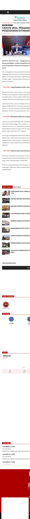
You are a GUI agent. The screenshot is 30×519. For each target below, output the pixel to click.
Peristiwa (4, 22)
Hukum (4, 209)
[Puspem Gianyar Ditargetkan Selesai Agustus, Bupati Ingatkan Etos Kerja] (6, 222)
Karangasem (5, 232)
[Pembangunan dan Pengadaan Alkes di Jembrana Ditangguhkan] (6, 244)
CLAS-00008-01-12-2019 (8, 446)
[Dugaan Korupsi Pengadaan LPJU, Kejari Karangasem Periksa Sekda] (6, 208)
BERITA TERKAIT (7, 187)
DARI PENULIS (17, 187)
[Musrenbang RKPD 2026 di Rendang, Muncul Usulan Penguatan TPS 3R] (6, 230)
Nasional (10, 22)
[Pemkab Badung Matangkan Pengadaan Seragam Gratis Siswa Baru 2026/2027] (6, 200)
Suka (11, 317)
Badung (4, 202)
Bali (3, 195)
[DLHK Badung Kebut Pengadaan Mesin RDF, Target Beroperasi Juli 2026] (6, 215)
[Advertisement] (15, 508)
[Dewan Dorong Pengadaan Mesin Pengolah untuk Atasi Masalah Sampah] (6, 237)
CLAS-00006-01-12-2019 (8, 462)
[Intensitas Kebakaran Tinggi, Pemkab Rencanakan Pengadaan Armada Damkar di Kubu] (6, 252)
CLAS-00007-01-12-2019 (8, 454)
